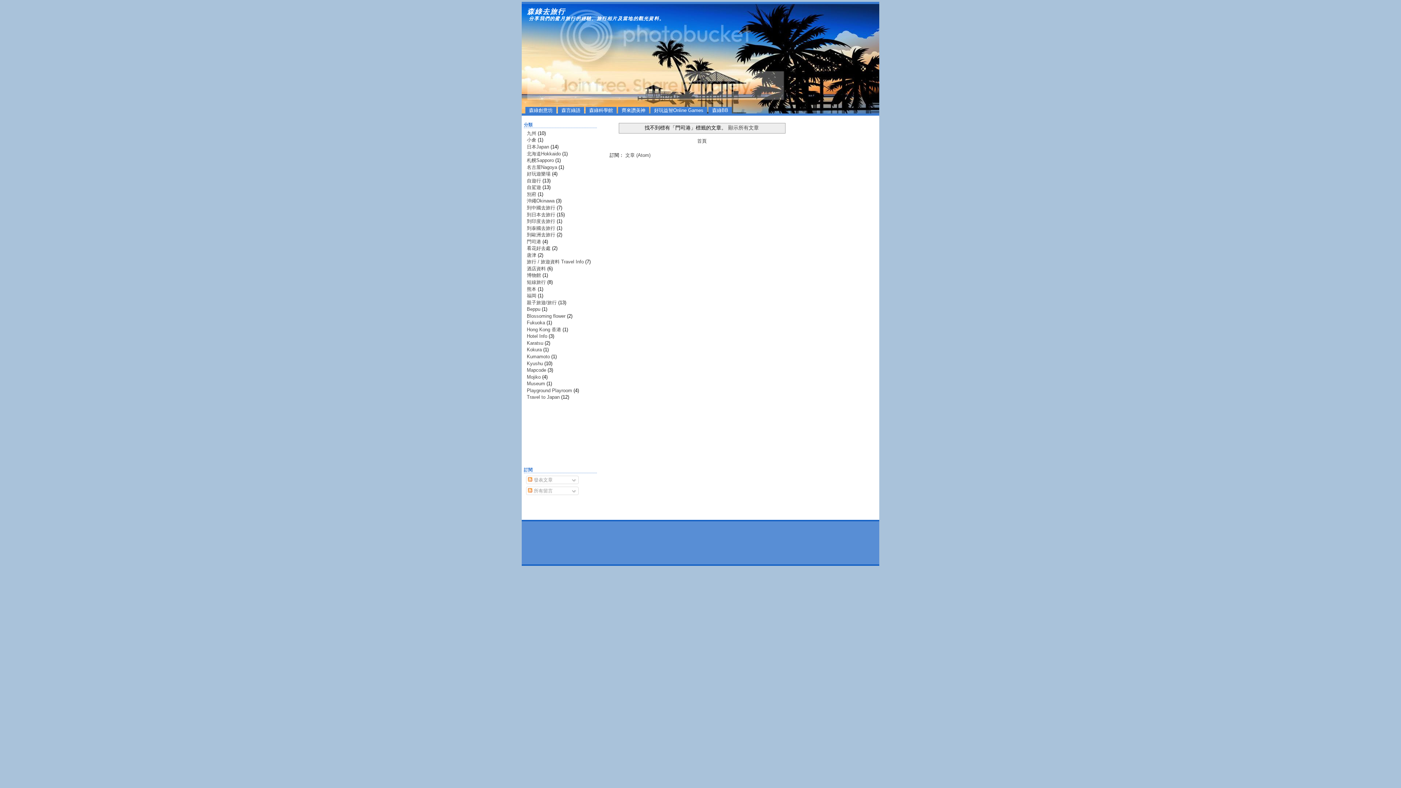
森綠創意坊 (541, 110)
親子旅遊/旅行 (542, 302)
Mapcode (536, 370)
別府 (531, 194)
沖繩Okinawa (541, 201)
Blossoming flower (546, 316)
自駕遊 (534, 187)
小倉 (531, 140)
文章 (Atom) (638, 155)
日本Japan (538, 147)
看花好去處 (539, 248)
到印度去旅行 (541, 221)
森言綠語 (570, 110)
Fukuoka (536, 322)
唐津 (531, 255)
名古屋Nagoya (542, 167)
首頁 (702, 141)
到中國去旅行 (541, 207)
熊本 (531, 289)
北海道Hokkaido (544, 154)
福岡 (531, 295)
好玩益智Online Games (678, 110)
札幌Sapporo (540, 160)
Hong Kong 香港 (544, 329)
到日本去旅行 (541, 214)
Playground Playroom (549, 390)
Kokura (534, 349)
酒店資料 (536, 268)
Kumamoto (538, 356)
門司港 (534, 241)
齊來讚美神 (633, 110)
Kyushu (535, 363)
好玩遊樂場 (539, 174)
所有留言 (542, 491)
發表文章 (542, 480)
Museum (536, 383)
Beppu (533, 309)
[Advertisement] (546, 434)
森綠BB (720, 110)
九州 (531, 133)
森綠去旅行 (546, 11)
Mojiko (534, 377)
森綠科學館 (601, 110)
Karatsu (535, 343)
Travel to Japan (543, 397)
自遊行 (534, 181)
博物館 (534, 275)
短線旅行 (536, 282)
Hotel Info (537, 336)
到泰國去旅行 (541, 228)
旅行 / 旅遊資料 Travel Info (555, 261)
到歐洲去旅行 (541, 234)
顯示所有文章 (743, 128)
